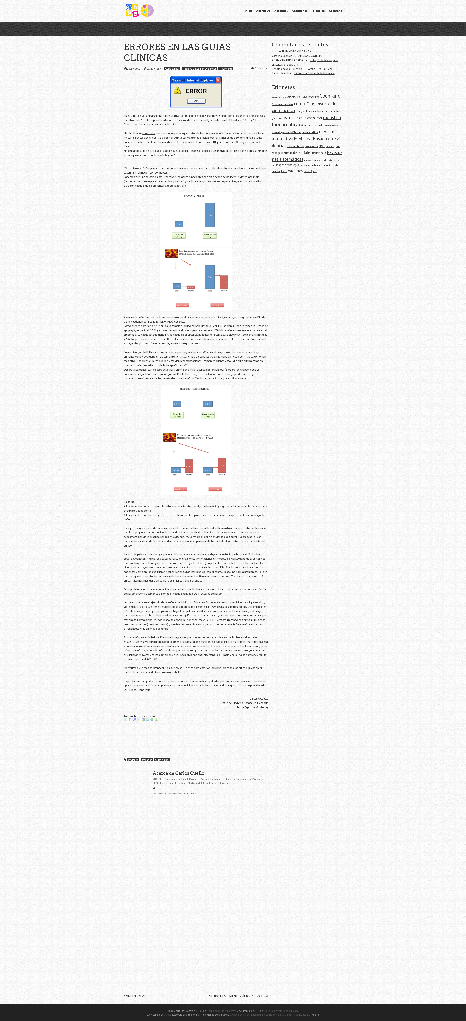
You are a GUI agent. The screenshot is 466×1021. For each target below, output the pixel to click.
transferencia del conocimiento (315, 165)
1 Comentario (261, 68)
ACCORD (129, 641)
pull (280, 153)
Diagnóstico (318, 104)
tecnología (292, 165)
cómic (300, 103)
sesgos (280, 165)
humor (317, 117)
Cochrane (335, 11)
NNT (322, 146)
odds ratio (330, 146)
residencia (319, 153)
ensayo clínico (304, 111)
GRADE (287, 118)
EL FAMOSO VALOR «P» (296, 51)
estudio (175, 528)
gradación (146, 759)
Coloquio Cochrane (282, 104)
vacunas (295, 171)
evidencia (133, 759)
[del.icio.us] (134, 720)
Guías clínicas (172, 68)
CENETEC (303, 97)
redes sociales (300, 152)
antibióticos (276, 97)
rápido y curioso (312, 160)
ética (315, 171)
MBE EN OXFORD (136, 996)
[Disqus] (196, 852)
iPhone (296, 132)
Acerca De (263, 11)
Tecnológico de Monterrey (221, 1010)
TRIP (284, 171)
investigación (281, 132)
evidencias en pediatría (327, 111)
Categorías (300, 11)
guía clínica (148, 133)
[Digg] (138, 720)
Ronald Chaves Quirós (285, 69)
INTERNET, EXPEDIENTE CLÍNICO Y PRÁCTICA (237, 996)
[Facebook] (130, 720)
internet (316, 125)
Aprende (280, 11)
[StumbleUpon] (151, 720)
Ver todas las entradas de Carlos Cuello (176, 793)
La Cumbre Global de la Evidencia (314, 73)
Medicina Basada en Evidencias (199, 68)
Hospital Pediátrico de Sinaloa (280, 1010)
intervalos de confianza (332, 125)
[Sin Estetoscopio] (151, 11)
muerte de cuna (311, 146)
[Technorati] (156, 720)
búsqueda (290, 96)
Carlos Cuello (154, 68)
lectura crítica (310, 132)
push (286, 153)
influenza (304, 125)
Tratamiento (225, 68)
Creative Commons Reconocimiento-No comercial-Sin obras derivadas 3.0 (270, 1014)
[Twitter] (125, 720)
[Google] (143, 720)
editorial (209, 528)
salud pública (326, 160)
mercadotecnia (295, 146)
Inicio (249, 11)
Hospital (319, 11)
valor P (308, 171)
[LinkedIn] (147, 720)
